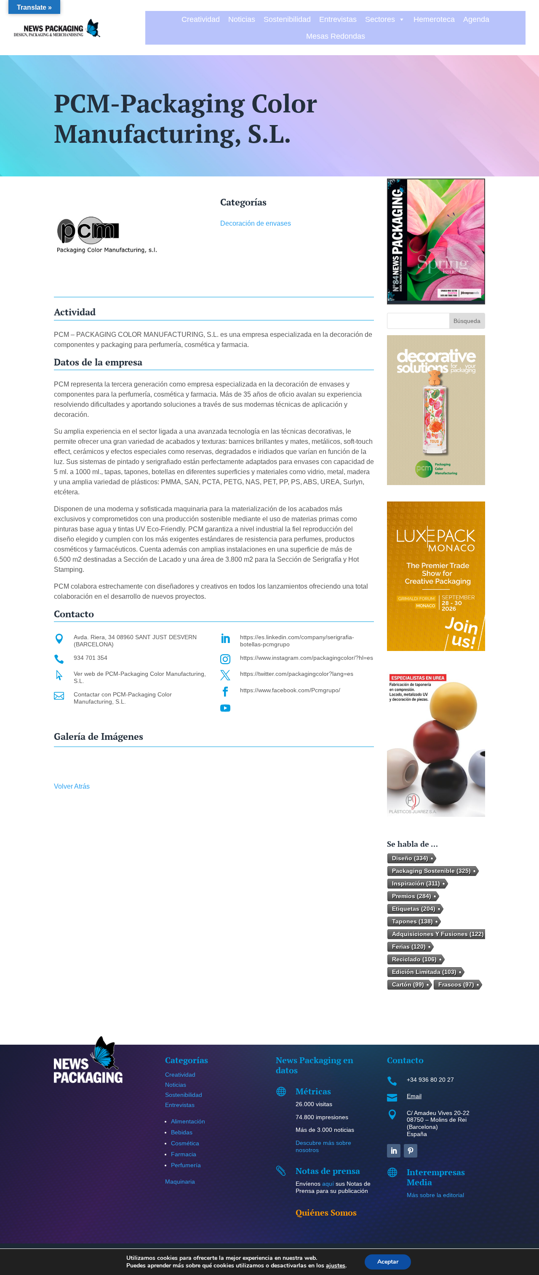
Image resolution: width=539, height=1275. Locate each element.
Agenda (476, 19)
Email (414, 1096)
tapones (412, 921)
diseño (410, 858)
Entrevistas (338, 19)
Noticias (241, 19)
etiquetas (413, 908)
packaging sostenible (431, 870)
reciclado (414, 959)
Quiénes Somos (326, 1212)
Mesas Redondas (335, 36)
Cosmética (185, 1143)
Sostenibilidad (287, 19)
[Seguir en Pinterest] (410, 1151)
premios (411, 896)
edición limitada (424, 971)
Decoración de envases (255, 223)
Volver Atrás (72, 786)
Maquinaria (180, 1181)
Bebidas (181, 1132)
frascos (456, 984)
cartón (408, 984)
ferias (409, 946)
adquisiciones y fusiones (438, 934)
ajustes (335, 1266)
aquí (328, 1183)
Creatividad (200, 19)
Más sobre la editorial (435, 1195)
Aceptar (387, 1262)
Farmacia (183, 1154)
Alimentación (188, 1121)
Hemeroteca (434, 19)
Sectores (380, 19)
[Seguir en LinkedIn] (393, 1151)
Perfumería (186, 1165)
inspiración (416, 883)
